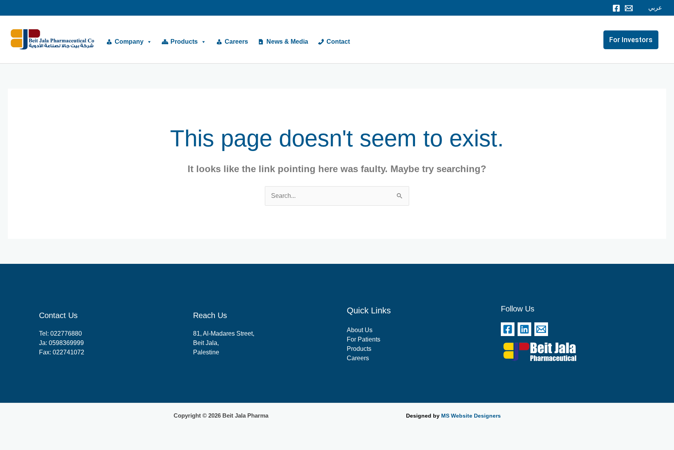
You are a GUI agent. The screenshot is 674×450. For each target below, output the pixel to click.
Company (129, 41)
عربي (655, 7)
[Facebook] (616, 8)
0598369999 (66, 343)
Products (184, 41)
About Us (359, 330)
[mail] (629, 8)
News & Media (287, 41)
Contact (338, 41)
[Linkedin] (524, 329)
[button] (634, 39)
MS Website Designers (471, 416)
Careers (236, 41)
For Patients (363, 339)
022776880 (66, 333)
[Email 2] (541, 329)
